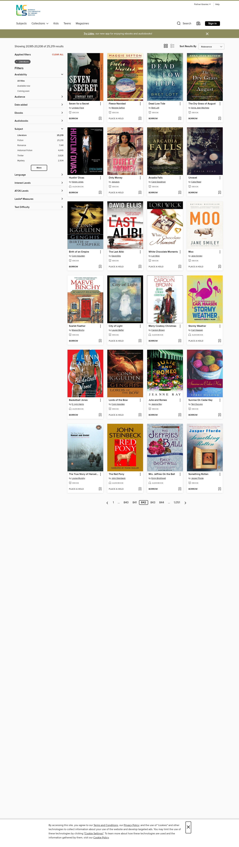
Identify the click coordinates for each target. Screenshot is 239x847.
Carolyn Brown (158, 330)
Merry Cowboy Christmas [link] (162, 326)
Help (217, 4)
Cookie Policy (101, 837)
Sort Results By (188, 46)
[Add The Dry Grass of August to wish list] (220, 119)
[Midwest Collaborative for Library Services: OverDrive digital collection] (28, 11)
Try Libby (89, 33)
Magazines (82, 23)
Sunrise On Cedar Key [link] (200, 400)
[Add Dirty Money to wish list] (140, 193)
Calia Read (196, 182)
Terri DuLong (197, 404)
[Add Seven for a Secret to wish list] (100, 119)
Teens (67, 23)
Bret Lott (155, 108)
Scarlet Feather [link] (77, 326)
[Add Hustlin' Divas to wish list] (100, 193)
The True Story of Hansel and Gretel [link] (84, 474)
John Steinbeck (119, 478)
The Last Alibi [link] (116, 251)
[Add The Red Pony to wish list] (140, 489)
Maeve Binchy (78, 330)
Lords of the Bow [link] (118, 400)
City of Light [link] (115, 326)
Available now (23, 86)
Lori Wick (155, 256)
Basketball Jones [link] (78, 400)
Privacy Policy (131, 825)
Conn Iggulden (78, 256)
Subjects (21, 23)
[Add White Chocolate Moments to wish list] (180, 267)
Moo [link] (190, 251)
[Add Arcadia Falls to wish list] (180, 193)
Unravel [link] (192, 177)
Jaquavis (116, 182)
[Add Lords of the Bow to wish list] (140, 415)
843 (152, 502)
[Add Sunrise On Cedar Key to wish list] (220, 415)
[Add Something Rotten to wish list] (220, 489)
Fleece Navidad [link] (117, 103)
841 (135, 502)
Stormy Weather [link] (197, 326)
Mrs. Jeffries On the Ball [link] (162, 474)
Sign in (212, 23)
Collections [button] (39, 23)
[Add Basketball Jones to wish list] (100, 415)
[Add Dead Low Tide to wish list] (180, 119)
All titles (21, 81)
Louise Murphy (78, 478)
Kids (56, 23)
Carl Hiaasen (197, 330)
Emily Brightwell (158, 478)
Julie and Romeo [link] (158, 400)
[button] (202, 4)
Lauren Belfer (118, 330)
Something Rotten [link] (198, 474)
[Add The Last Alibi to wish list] (140, 267)
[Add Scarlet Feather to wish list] (100, 341)
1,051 (177, 502)
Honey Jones (77, 182)
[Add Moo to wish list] (220, 267)
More (39, 167)
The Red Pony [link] (116, 474)
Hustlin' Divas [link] (76, 177)
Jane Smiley (196, 256)
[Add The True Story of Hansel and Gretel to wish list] (100, 489)
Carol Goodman (158, 182)
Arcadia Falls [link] (156, 177)
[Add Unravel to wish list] (220, 193)
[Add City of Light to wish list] (140, 341)
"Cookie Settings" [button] (93, 833)
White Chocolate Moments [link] (163, 251)
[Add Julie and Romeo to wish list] (180, 415)
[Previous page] (107, 502)
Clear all (57, 54)
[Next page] (185, 502)
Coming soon (23, 91)
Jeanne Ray (156, 404)
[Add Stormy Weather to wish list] (220, 341)
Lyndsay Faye (78, 108)
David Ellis (116, 256)
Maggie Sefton (118, 108)
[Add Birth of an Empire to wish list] (100, 267)
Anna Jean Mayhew (200, 108)
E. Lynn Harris (78, 404)
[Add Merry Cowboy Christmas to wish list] (180, 341)
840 (126, 502)
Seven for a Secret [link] (79, 103)
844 (161, 502)
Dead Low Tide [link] (157, 103)
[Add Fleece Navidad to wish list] (140, 119)
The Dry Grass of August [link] (202, 103)
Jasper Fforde (197, 478)
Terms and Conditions (105, 825)
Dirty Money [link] (115, 177)
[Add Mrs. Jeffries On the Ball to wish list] (180, 489)
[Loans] (198, 24)
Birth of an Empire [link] (79, 251)
